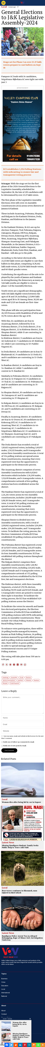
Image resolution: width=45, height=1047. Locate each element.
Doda (21, 677)
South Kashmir (14, 683)
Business (4, 978)
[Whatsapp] (38, 1045)
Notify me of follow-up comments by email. (18, 742)
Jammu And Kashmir (9, 680)
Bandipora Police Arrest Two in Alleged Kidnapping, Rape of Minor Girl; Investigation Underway (22, 938)
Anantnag (5, 677)
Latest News (8, 842)
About (3, 1010)
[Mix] (34, 1045)
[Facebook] (6, 1045)
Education (4, 986)
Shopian (5, 683)
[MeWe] (29, 1045)
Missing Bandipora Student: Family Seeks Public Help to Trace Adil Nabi (20, 846)
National (4, 996)
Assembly (14, 677)
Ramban (36, 680)
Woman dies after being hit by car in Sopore (21, 802)
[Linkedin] (20, 1045)
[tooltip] (3, 664)
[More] (42, 1045)
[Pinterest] (24, 1045)
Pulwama (28, 680)
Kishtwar (20, 680)
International (5, 993)
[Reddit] (16, 1045)
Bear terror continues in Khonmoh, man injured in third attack (19, 892)
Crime (3, 982)
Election (28, 677)
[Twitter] (11, 1045)
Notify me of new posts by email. (14, 746)
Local (4, 7)
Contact (4, 1014)
